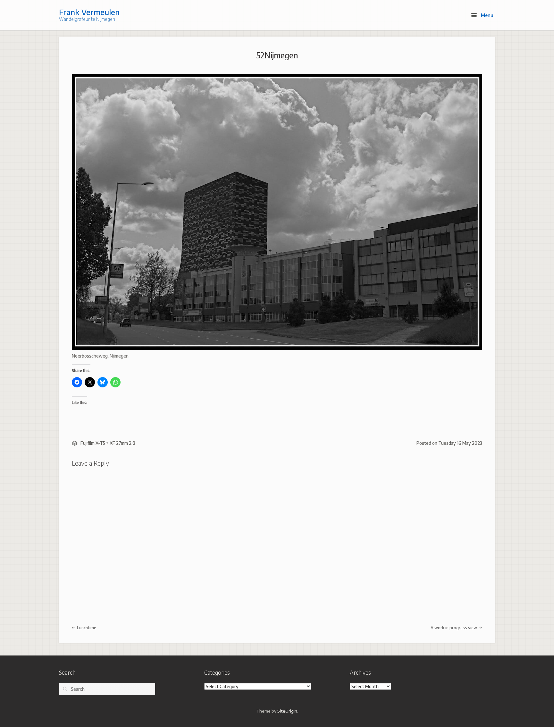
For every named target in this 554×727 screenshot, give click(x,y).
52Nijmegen (277, 55)
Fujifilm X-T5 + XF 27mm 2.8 (107, 443)
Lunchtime (86, 627)
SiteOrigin (287, 711)
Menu (486, 15)
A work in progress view (454, 627)
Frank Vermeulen (89, 12)
